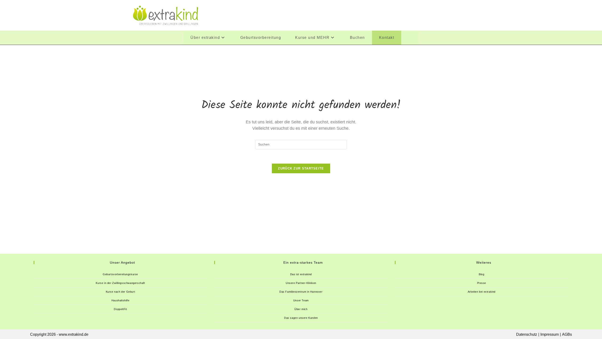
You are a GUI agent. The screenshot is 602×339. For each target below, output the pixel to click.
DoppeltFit (120, 309)
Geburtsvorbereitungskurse (120, 274)
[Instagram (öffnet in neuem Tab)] (436, 14)
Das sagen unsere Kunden (301, 317)
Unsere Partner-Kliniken (301, 283)
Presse (481, 283)
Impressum (549, 334)
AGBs (567, 334)
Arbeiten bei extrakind (481, 291)
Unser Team (301, 300)
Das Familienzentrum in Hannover (301, 291)
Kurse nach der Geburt (120, 291)
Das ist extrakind (301, 274)
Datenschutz (526, 334)
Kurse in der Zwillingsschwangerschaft (120, 283)
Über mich (300, 309)
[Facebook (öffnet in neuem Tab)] (407, 14)
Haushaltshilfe (120, 300)
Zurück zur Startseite (301, 168)
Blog (481, 274)
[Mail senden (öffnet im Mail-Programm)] (465, 14)
